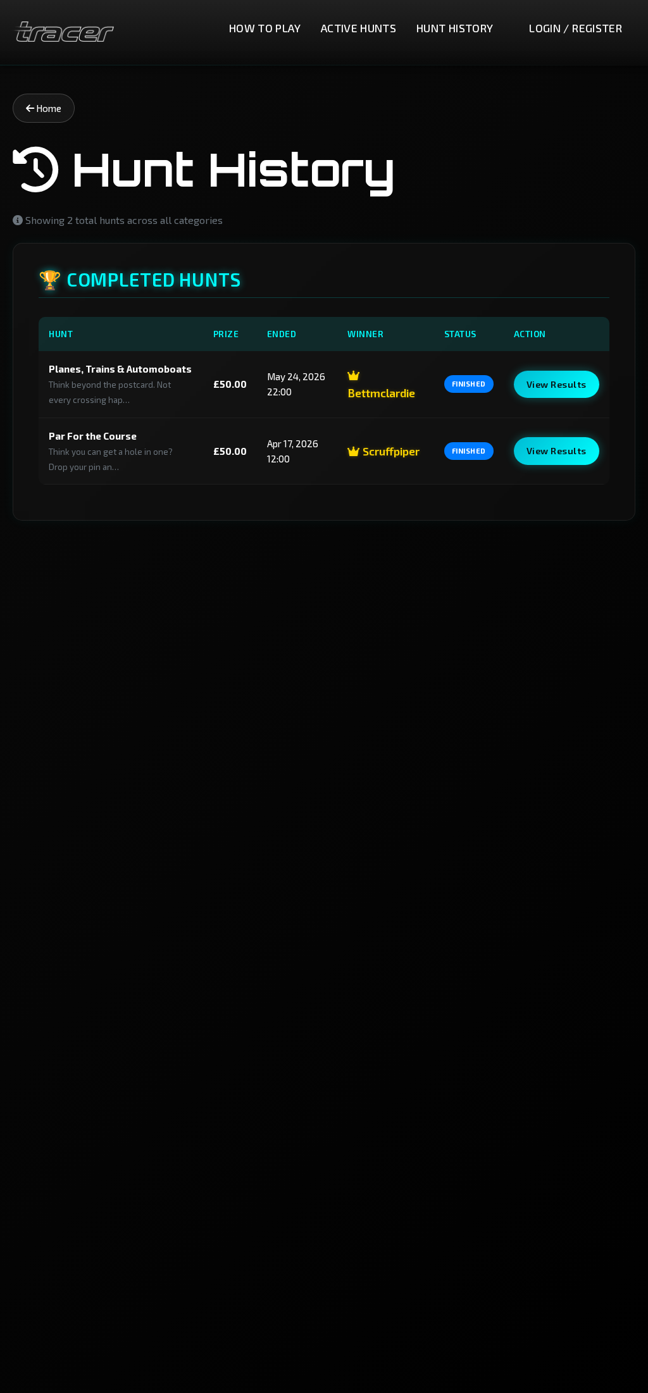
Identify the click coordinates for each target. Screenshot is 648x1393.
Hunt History (454, 28)
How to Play (265, 28)
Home (47, 108)
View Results (556, 384)
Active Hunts (358, 28)
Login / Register (575, 28)
